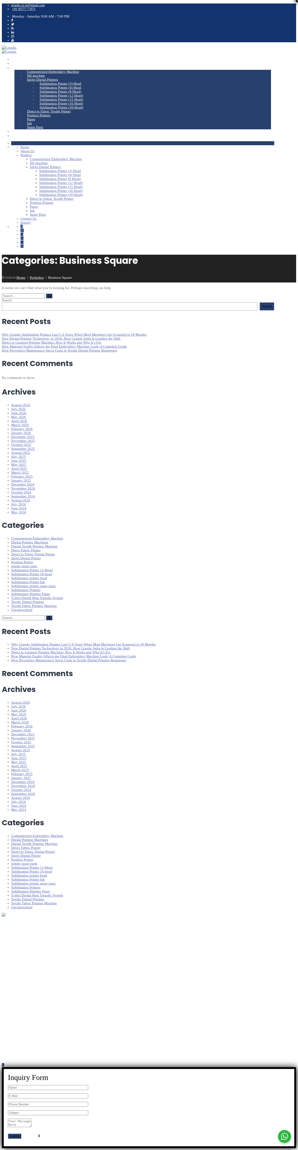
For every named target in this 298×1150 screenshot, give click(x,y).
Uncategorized (21, 610)
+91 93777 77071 (23, 9)
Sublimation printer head (29, 578)
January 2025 (21, 480)
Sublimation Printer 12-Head (32, 570)
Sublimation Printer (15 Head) (61, 99)
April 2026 (19, 421)
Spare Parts (35, 127)
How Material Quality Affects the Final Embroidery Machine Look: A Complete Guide (64, 346)
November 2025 (23, 441)
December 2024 (22, 484)
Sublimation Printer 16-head (31, 574)
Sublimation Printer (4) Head (60, 87)
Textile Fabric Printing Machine (34, 606)
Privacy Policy (20, 1001)
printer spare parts (24, 566)
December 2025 (22, 437)
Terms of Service (22, 1005)
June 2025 (18, 460)
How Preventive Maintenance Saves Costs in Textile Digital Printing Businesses (59, 350)
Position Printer (22, 562)
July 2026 (18, 409)
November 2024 (23, 488)
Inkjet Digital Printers (42, 79)
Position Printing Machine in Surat (34, 955)
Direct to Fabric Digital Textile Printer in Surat (42, 952)
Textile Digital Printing (27, 602)
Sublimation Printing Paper (30, 594)
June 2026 (18, 413)
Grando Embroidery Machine (30, 959)
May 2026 (18, 417)
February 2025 (22, 476)
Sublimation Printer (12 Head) (61, 95)
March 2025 (20, 472)
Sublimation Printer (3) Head (60, 83)
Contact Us (22, 131)
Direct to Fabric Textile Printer (49, 111)
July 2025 (18, 457)
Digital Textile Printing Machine (34, 546)
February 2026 (22, 429)
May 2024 (18, 512)
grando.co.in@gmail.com (28, 5)
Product (20, 68)
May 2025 (18, 464)
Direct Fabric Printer (26, 550)
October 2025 (21, 445)
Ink (29, 123)
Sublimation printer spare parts (33, 586)
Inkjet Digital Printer (26, 558)
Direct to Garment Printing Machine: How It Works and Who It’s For (51, 342)
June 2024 (18, 508)
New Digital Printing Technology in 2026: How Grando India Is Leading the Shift (61, 338)
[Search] (49, 295)
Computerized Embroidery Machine (53, 72)
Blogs (15, 990)
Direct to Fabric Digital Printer (33, 554)
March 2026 (20, 425)
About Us (21, 63)
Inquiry (19, 136)
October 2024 (21, 492)
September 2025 (23, 449)
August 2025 (20, 453)
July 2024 (18, 504)
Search (7, 300)
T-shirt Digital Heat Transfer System (37, 598)
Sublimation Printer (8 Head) (60, 91)
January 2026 (21, 433)
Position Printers (39, 115)
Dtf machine (36, 76)
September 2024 (23, 496)
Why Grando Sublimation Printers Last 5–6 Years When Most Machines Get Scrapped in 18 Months (74, 334)
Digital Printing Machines (29, 542)
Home (19, 59)
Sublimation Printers (26, 590)
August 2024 (20, 500)
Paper (31, 119)
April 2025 (19, 468)
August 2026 (20, 405)
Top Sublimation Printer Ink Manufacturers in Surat (45, 970)
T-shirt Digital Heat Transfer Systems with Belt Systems (48, 963)
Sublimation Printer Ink (28, 582)
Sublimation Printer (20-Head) (61, 107)
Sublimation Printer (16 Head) (61, 103)
